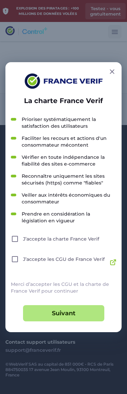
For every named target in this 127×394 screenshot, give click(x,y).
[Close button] (112, 72)
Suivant (64, 313)
